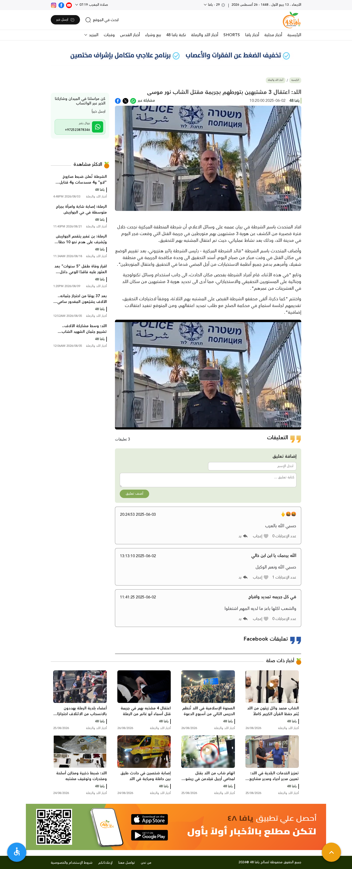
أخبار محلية (273, 35)
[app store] (149, 819)
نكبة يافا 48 (176, 35)
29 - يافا (214, 4)
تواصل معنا (126, 862)
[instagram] (54, 4)
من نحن (146, 862)
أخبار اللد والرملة (204, 35)
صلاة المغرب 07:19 (93, 4)
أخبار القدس (130, 35)
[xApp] (125, 100)
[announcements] (176, 55)
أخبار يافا (252, 35)
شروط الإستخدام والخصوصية (71, 862)
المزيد (93, 35)
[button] (260, 536)
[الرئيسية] (291, 20)
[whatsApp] (133, 100)
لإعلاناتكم (105, 862)
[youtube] (69, 4)
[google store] (149, 835)
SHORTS (231, 35)
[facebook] (61, 4)
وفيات (109, 35)
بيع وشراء (153, 35)
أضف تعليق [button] (134, 493)
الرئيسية (294, 35)
